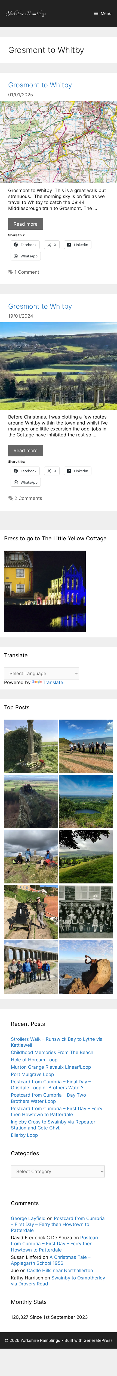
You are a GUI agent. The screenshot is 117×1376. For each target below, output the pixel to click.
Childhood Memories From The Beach (52, 1052)
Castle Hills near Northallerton (60, 1270)
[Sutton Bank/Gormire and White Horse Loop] (86, 802)
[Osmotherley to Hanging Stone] (31, 802)
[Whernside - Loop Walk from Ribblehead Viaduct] (31, 967)
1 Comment (26, 272)
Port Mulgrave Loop (32, 1074)
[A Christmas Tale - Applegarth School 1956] (86, 912)
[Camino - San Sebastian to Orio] (86, 967)
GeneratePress (98, 1340)
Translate (53, 682)
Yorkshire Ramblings (25, 13)
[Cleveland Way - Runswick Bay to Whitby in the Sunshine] (31, 912)
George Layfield (28, 1218)
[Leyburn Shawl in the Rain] (86, 857)
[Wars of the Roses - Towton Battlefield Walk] (31, 747)
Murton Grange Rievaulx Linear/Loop (51, 1067)
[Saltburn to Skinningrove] (86, 747)
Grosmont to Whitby (40, 85)
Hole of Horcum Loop (34, 1059)
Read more (26, 224)
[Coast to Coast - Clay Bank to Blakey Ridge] (31, 857)
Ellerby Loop (24, 1135)
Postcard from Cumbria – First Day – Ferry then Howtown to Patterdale (58, 1224)
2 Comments (28, 498)
